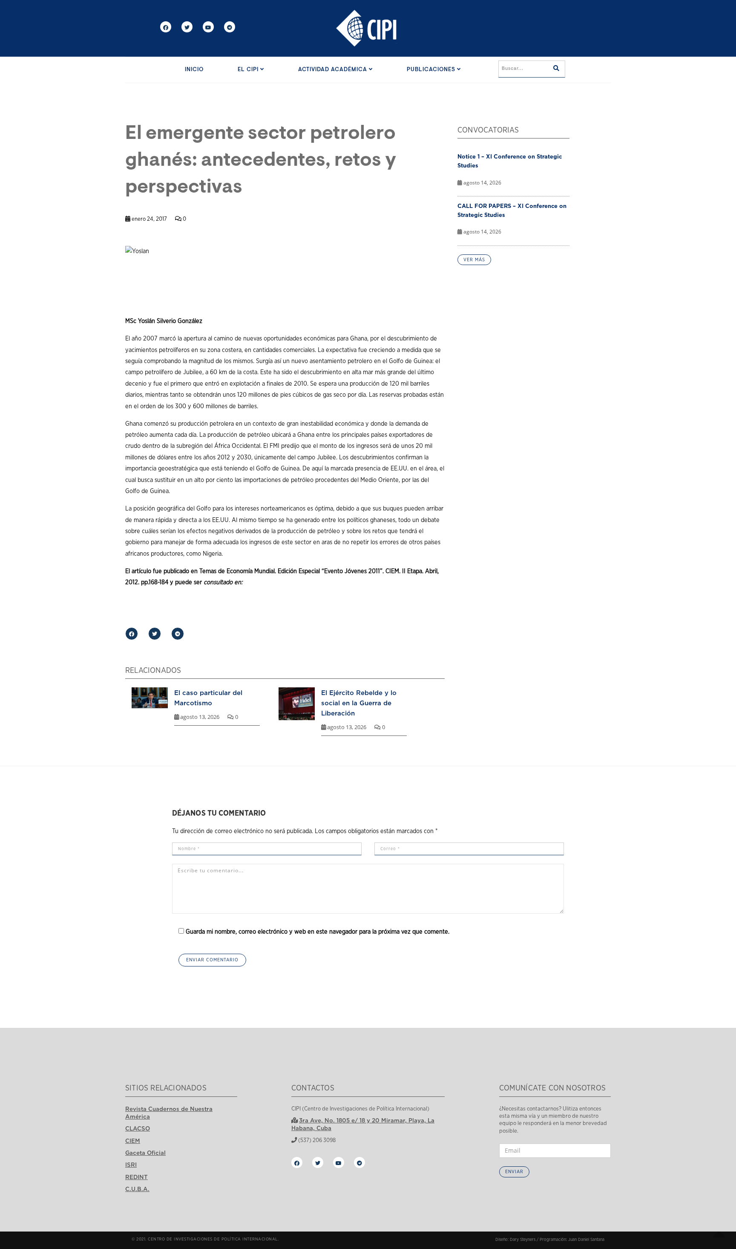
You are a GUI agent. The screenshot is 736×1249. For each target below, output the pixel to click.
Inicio (194, 69)
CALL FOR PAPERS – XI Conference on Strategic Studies (511, 210)
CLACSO (137, 1128)
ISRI (131, 1165)
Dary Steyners (522, 1239)
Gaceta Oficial (145, 1153)
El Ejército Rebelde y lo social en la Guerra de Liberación (359, 702)
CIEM (132, 1141)
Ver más (474, 259)
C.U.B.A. (137, 1189)
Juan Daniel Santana (586, 1239)
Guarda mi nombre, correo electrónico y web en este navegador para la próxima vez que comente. (317, 932)
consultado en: (223, 582)
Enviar (514, 1171)
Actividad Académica (333, 69)
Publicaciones (432, 69)
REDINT (136, 1177)
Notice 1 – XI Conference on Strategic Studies (509, 160)
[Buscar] (556, 69)
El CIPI (249, 69)
